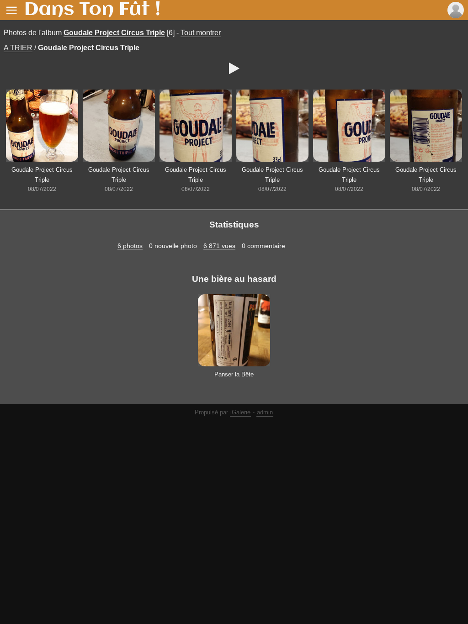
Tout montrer (201, 33)
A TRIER (18, 48)
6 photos (130, 245)
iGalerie (240, 412)
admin (265, 412)
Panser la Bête (234, 374)
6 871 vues (219, 245)
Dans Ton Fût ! (92, 10)
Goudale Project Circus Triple (114, 33)
